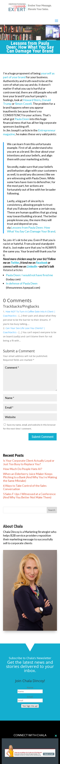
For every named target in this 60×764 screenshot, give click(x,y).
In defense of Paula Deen (21, 283)
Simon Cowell (23, 103)
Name (30, 687)
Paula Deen (22, 119)
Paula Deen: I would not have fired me (29, 275)
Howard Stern (32, 100)
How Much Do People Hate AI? (22, 469)
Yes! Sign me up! (30, 705)
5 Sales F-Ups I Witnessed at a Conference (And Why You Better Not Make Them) (29, 495)
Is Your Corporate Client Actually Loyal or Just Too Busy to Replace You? (28, 462)
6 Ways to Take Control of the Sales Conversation (25, 487)
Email (30, 696)
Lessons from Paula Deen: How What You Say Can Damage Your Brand (31, 229)
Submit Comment (42, 437)
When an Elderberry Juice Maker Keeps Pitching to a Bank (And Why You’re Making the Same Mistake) (30, 477)
